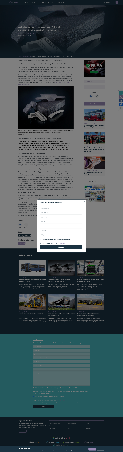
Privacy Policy (61, 243)
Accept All (92, 449)
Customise (100, 449)
